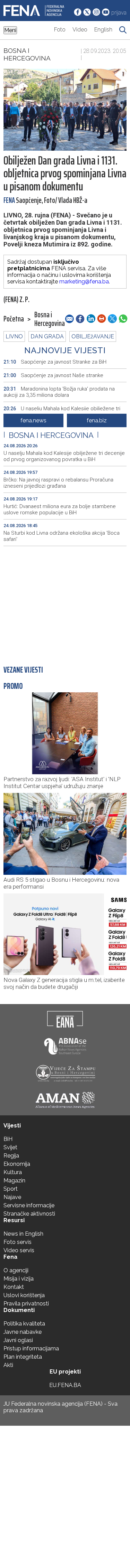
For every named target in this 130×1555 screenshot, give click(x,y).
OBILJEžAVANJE (92, 336)
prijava (119, 12)
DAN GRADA (47, 336)
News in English (23, 1233)
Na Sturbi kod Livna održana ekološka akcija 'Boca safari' (61, 536)
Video (79, 29)
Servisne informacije (28, 1205)
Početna (13, 319)
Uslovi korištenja (24, 1295)
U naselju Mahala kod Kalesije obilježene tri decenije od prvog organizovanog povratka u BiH (64, 456)
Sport (10, 1189)
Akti (8, 1365)
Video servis (18, 1250)
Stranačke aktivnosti (29, 1213)
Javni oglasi (18, 1340)
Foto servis (17, 1242)
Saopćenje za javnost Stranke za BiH (54, 362)
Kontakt (13, 1287)
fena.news (33, 420)
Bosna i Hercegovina (27, 54)
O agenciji (15, 1270)
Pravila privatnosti (26, 1303)
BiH (7, 1139)
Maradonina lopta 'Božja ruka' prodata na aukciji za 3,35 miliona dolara (59, 392)
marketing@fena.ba (84, 281)
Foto (60, 29)
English (103, 29)
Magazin (14, 1180)
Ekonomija (16, 1164)
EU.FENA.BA (65, 1385)
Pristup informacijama (31, 1348)
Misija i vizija (18, 1278)
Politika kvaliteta (24, 1323)
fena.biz (97, 420)
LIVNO (14, 336)
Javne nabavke (22, 1332)
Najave (12, 1197)
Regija (11, 1155)
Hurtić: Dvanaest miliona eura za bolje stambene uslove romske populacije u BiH (59, 509)
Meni (10, 30)
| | (51, 435)
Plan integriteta (22, 1356)
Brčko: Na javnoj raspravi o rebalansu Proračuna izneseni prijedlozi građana (58, 483)
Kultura (12, 1172)
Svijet (10, 1147)
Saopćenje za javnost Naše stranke (53, 375)
